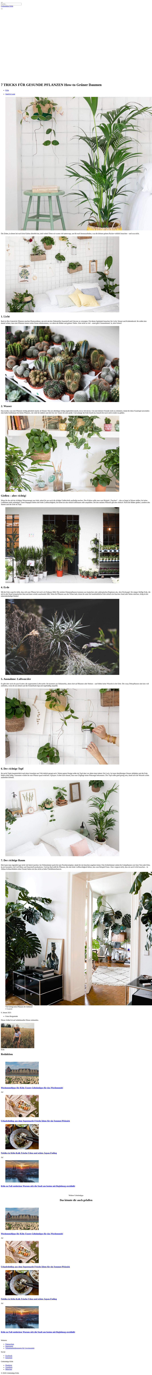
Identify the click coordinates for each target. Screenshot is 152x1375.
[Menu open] (2, 8)
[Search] (2, 2)
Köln (7, 90)
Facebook (8, 1356)
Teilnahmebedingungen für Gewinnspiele (19, 1348)
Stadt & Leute (10, 94)
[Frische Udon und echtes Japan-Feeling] (76, 1137)
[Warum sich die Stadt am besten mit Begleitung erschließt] (76, 1171)
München (8, 1369)
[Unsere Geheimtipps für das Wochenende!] (76, 1073)
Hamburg (8, 1365)
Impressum (9, 1346)
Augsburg (8, 1367)
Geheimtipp (7, 6)
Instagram (8, 1358)
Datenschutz (9, 1344)
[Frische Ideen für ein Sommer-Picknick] (76, 1106)
